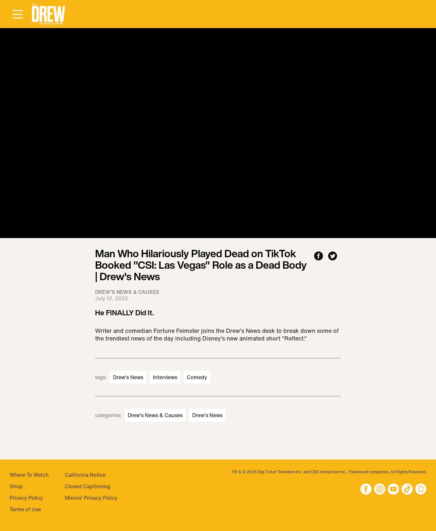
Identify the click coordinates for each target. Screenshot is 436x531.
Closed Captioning (87, 486)
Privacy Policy (26, 498)
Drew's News (128, 377)
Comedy (197, 377)
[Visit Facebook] (366, 489)
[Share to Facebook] (318, 256)
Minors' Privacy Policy (91, 498)
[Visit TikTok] (407, 489)
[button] (48, 14)
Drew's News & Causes (155, 415)
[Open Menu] (18, 15)
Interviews (165, 377)
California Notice (85, 475)
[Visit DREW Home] (48, 14)
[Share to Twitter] (332, 256)
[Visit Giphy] (420, 489)
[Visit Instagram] (379, 489)
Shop (16, 486)
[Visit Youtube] (393, 489)
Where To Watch (29, 475)
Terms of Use (25, 509)
